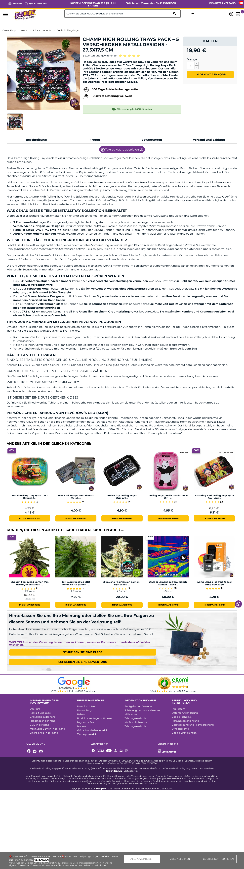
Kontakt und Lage (40, 712)
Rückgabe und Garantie (138, 706)
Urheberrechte (180, 728)
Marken (81, 726)
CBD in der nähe (39, 724)
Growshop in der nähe (42, 716)
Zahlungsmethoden (135, 718)
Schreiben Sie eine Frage (82, 652)
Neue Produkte (86, 706)
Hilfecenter (130, 714)
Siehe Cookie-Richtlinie (94, 865)
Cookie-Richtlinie (182, 716)
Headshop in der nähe (42, 720)
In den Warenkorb (210, 74)
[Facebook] (29, 751)
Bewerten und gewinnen (100, 55)
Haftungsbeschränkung (185, 720)
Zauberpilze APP (86, 734)
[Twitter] (35, 751)
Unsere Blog (84, 710)
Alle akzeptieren (141, 859)
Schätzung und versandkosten (142, 710)
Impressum (178, 708)
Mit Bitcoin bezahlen (136, 722)
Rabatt (81, 714)
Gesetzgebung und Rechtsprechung (193, 724)
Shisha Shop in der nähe (44, 732)
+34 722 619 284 (37, 3)
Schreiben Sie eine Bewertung (82, 662)
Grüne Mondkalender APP (92, 730)
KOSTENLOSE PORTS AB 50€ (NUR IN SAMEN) (93, 4)
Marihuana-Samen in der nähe (47, 728)
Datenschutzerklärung (185, 712)
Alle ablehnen (180, 859)
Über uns (35, 708)
